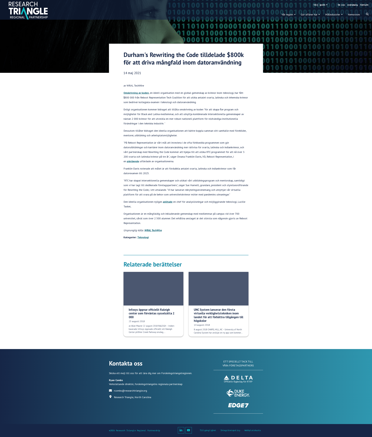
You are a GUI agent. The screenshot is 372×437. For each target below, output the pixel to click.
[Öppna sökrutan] (367, 14)
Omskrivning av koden (136, 93)
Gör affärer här (309, 14)
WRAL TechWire (153, 230)
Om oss (341, 5)
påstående (133, 161)
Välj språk (319, 5)
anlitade (167, 201)
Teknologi (143, 237)
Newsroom (354, 14)
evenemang (352, 5)
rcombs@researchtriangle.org (130, 390)
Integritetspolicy (230, 430)
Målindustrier (332, 14)
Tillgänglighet (208, 430)
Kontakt (364, 5)
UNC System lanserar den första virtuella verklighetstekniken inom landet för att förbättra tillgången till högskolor (218, 315)
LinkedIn (181, 430)
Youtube (188, 430)
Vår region (287, 14)
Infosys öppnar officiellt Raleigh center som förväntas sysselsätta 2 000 (151, 313)
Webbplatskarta (253, 430)
